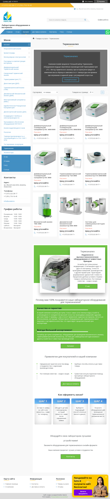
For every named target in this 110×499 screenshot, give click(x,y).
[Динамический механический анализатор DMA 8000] (71, 205)
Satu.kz (65, 495)
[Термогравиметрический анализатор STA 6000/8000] (96, 157)
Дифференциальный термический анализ (11, 68)
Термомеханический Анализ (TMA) (14, 89)
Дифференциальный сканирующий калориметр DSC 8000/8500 (70, 127)
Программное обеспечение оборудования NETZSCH (14, 123)
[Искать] (85, 20)
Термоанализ (9, 148)
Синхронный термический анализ (13, 74)
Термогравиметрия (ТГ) (12, 79)
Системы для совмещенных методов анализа (95, 224)
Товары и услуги (42, 39)
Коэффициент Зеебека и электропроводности (13, 117)
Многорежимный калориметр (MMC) (14, 101)
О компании (9, 487)
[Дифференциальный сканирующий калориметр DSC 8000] (96, 109)
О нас (18, 32)
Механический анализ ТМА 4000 (43, 223)
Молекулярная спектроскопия (15, 57)
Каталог (26, 32)
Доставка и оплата (39, 32)
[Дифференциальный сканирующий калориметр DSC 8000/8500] (71, 109)
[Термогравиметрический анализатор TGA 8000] (71, 157)
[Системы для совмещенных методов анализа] (96, 205)
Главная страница (11, 484)
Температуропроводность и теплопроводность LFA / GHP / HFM (15, 138)
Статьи (69, 32)
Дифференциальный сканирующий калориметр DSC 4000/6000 (44, 127)
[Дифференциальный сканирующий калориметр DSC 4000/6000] (45, 109)
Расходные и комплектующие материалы (14, 62)
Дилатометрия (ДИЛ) (11, 83)
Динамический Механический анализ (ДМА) (14, 95)
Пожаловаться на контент (59, 497)
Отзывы (7, 161)
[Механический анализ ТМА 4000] (45, 205)
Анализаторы (9, 153)
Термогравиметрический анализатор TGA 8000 (70, 175)
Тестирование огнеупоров (13, 144)
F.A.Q (61, 32)
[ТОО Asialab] (7, 16)
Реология (7, 132)
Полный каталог (70, 80)
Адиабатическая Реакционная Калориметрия (15, 107)
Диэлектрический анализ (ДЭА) (15, 112)
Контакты (53, 32)
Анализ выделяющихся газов (14, 128)
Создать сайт (7, 1)
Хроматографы (9, 53)
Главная (9, 32)
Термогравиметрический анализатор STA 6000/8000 (95, 175)
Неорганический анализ (12, 49)
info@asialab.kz (9, 201)
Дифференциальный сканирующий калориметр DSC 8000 (93, 127)
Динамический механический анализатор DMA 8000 (68, 224)
